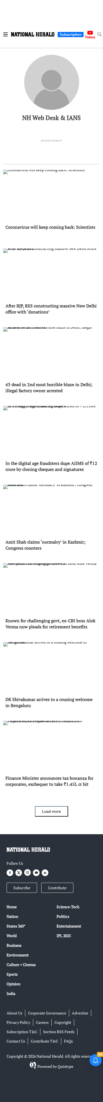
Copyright (62, 1022)
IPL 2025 (64, 935)
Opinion (13, 983)
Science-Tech (68, 906)
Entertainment (69, 926)
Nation (12, 916)
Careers (42, 1022)
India (11, 993)
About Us (14, 1013)
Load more (51, 811)
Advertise (80, 1013)
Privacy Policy (18, 1022)
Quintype (65, 1066)
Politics (63, 916)
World (12, 935)
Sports (12, 974)
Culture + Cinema (21, 964)
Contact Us (16, 1041)
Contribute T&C (44, 1041)
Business (14, 945)
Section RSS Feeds (58, 1031)
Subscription (71, 34)
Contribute (57, 887)
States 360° (16, 926)
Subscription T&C (22, 1031)
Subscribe (21, 887)
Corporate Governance (47, 1013)
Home (12, 906)
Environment (18, 955)
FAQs (68, 1041)
